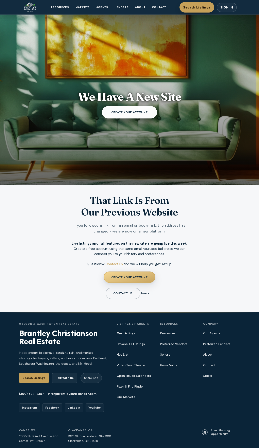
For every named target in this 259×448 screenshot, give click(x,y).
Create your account (129, 112)
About (140, 7)
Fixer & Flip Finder (130, 387)
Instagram (29, 407)
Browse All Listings (131, 344)
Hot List (122, 355)
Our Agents (211, 333)
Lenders (122, 7)
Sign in (226, 7)
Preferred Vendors (174, 344)
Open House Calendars (134, 376)
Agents (102, 7)
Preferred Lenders (216, 344)
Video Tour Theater (131, 365)
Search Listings (196, 7)
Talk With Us (65, 378)
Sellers (165, 355)
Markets (82, 7)
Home (145, 293)
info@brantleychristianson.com (72, 394)
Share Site (91, 378)
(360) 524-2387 (31, 394)
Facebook (52, 407)
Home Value (168, 365)
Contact (159, 7)
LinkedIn (74, 407)
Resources (60, 7)
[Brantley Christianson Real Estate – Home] (30, 7)
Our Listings (126, 333)
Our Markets (126, 397)
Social (207, 376)
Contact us (114, 264)
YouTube (94, 407)
